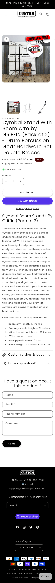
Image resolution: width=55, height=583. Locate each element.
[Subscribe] (45, 505)
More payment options (27, 208)
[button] (6, 14)
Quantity (6, 175)
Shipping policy (38, 578)
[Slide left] (3, 108)
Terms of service (20, 578)
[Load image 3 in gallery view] (41, 107)
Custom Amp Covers (26, 569)
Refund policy (25, 573)
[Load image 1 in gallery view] (13, 107)
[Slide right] (51, 108)
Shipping (6, 164)
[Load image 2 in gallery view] (27, 107)
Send (11, 443)
